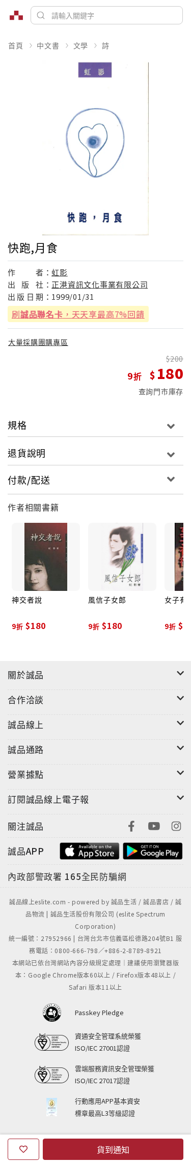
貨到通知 (113, 1149)
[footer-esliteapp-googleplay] (152, 849)
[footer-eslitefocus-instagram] (176, 825)
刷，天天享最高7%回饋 (78, 314)
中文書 (48, 45)
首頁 (15, 45)
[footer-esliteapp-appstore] (89, 849)
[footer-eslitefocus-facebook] (131, 825)
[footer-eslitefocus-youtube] (154, 825)
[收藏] (23, 1149)
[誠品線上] (16, 15)
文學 (81, 45)
